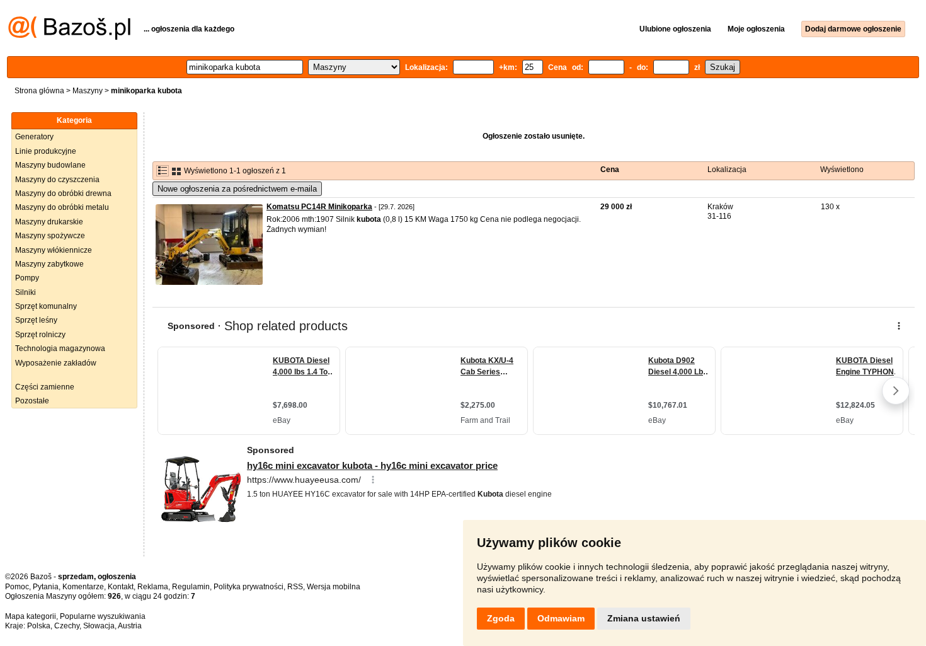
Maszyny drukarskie (49, 221)
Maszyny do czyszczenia (57, 179)
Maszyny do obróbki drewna (63, 193)
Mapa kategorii (30, 616)
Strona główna (39, 90)
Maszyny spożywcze (50, 235)
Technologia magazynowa (60, 348)
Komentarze (83, 586)
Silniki (25, 292)
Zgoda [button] (501, 618)
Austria (130, 625)
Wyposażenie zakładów (55, 363)
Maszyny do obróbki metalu (62, 207)
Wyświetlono (842, 169)
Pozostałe (32, 400)
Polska (38, 625)
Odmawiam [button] (561, 618)
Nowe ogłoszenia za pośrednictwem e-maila (237, 188)
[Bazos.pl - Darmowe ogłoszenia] (69, 37)
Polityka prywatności (248, 586)
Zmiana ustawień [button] (643, 618)
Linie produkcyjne (45, 151)
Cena (609, 169)
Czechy (66, 625)
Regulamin (191, 586)
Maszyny (87, 90)
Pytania (46, 586)
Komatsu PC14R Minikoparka (319, 206)
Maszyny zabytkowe (49, 264)
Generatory (34, 136)
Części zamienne (44, 387)
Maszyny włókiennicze (53, 250)
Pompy (27, 278)
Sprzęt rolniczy (40, 334)
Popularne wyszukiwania (103, 616)
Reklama (152, 586)
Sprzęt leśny (36, 320)
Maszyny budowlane (50, 165)
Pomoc (17, 586)
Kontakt (121, 586)
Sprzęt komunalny (46, 306)
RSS (295, 586)
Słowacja (99, 625)
